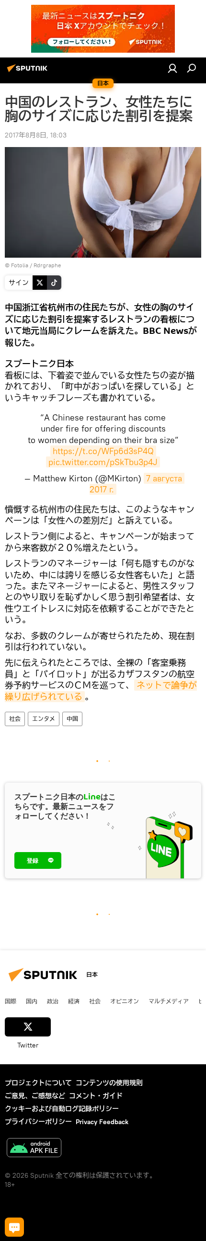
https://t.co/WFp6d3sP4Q (103, 450)
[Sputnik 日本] (29, 72)
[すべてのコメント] (14, 1227)
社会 (15, 718)
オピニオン (124, 1001)
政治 (52, 1001)
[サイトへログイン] (172, 68)
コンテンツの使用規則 (109, 1083)
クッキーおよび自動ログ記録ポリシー (62, 1108)
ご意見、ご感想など (35, 1096)
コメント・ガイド (96, 1096)
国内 (31, 1001)
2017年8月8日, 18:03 (36, 135)
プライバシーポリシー (38, 1121)
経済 (74, 1001)
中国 (72, 718)
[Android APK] (34, 1149)
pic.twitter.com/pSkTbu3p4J (103, 461)
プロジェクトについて (38, 1083)
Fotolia (19, 265)
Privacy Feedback (102, 1121)
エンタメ (43, 718)
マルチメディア (169, 1001)
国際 (10, 1001)
